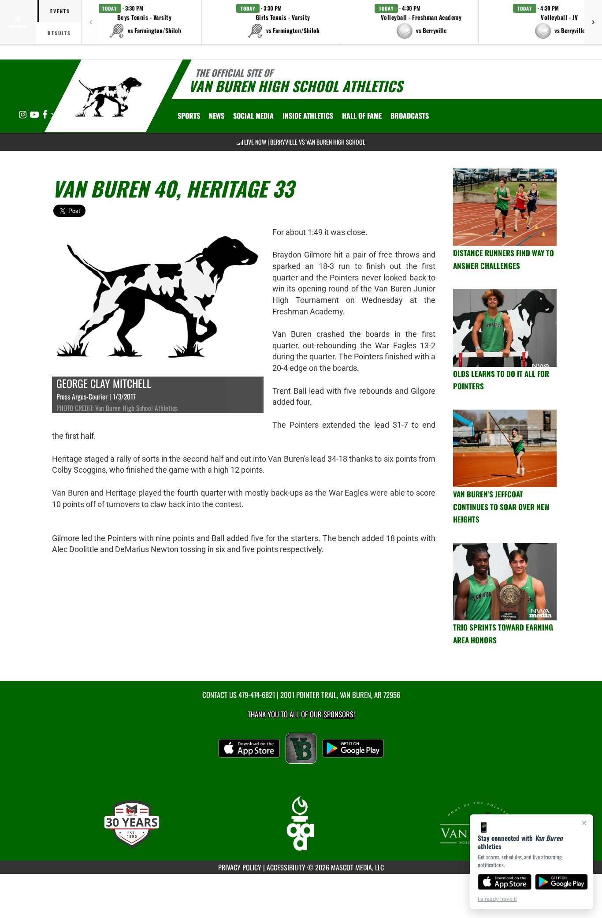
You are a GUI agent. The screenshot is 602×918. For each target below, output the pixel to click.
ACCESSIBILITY (286, 867)
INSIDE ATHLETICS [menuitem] (307, 115)
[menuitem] (216, 115)
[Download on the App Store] (504, 882)
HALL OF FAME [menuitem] (362, 115)
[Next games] (593, 22)
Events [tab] (60, 11)
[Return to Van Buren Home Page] (109, 97)
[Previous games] (90, 22)
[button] (144, 22)
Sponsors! (339, 714)
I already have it (497, 899)
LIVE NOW (255, 141)
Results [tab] (59, 33)
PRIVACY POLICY (239, 867)
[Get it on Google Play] (561, 882)
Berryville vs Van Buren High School (317, 141)
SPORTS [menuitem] (189, 115)
